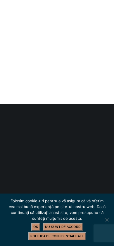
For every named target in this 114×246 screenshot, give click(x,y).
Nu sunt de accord (63, 227)
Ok (35, 227)
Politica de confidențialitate (57, 236)
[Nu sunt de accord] (107, 220)
